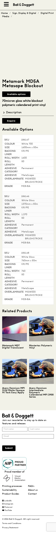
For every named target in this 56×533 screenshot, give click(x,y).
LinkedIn (8, 501)
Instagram (8, 504)
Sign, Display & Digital (24, 13)
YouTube (8, 510)
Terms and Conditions (11, 523)
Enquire (11, 121)
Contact (32, 494)
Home (4, 13)
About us (33, 490)
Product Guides (10, 494)
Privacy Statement (10, 528)
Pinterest (8, 507)
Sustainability (9, 490)
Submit (9, 448)
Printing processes (12, 486)
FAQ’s (31, 486)
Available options (16, 94)
